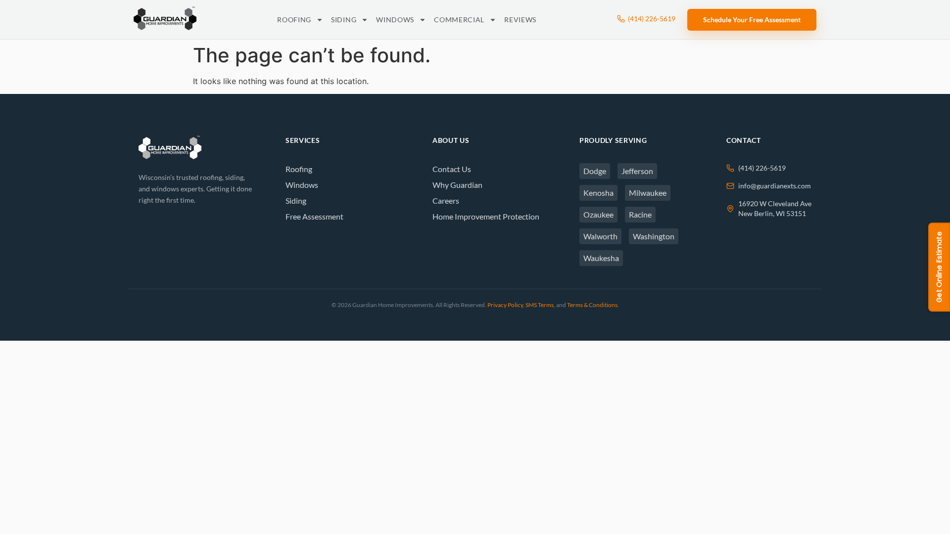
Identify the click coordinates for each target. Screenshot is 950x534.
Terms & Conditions (592, 305)
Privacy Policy (505, 305)
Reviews (520, 19)
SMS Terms (539, 305)
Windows (395, 19)
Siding (343, 19)
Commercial (459, 19)
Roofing (294, 19)
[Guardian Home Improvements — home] (165, 18)
